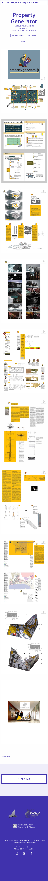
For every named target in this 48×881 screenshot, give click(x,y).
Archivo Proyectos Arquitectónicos (20, 2)
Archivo (25, 779)
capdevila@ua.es (26, 847)
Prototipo (32, 36)
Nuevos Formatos (18, 36)
